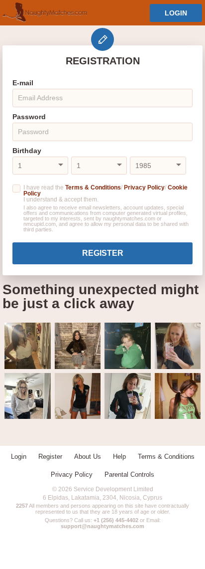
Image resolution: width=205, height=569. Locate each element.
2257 (22, 506)
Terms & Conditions (93, 187)
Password (29, 116)
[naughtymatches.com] (44, 12)
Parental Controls (129, 474)
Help (119, 456)
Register (102, 253)
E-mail (22, 82)
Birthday (26, 150)
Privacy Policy (144, 187)
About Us (87, 456)
